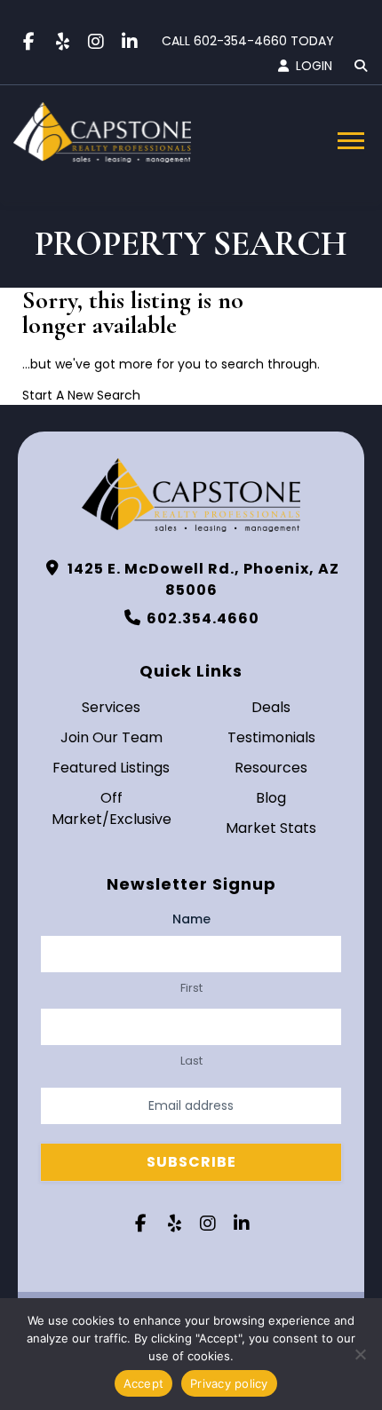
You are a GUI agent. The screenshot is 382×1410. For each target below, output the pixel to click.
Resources (271, 767)
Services (111, 707)
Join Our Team (111, 737)
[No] (360, 1354)
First (191, 988)
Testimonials (271, 737)
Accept (143, 1383)
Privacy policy (229, 1383)
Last (191, 1061)
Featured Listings (111, 767)
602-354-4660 (240, 41)
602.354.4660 (203, 618)
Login (314, 66)
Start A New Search (81, 395)
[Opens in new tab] (28, 41)
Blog (271, 798)
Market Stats (271, 828)
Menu (353, 141)
